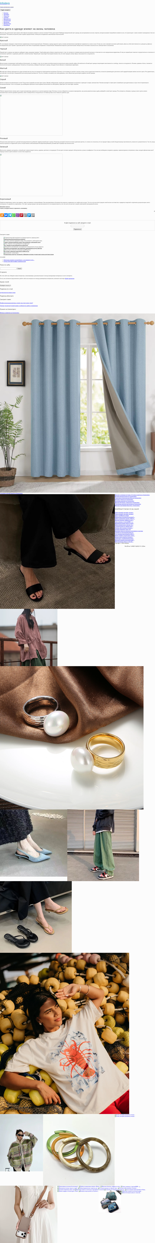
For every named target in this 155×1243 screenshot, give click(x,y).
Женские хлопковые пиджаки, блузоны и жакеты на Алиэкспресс (132, 495)
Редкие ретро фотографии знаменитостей (15, 261)
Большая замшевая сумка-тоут (123, 529)
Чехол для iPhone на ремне (122, 515)
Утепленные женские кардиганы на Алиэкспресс (128, 504)
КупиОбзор (7, 25)
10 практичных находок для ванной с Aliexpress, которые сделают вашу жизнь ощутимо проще (29, 254)
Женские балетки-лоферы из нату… (124, 520)
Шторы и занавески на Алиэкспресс (9, 313)
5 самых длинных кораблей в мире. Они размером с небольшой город (22, 242)
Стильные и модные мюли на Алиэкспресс (11, 493)
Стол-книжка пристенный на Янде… (124, 534)
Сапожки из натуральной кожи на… (124, 532)
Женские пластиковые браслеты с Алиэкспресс (127, 505)
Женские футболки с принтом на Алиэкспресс (127, 502)
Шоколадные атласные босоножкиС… (125, 517)
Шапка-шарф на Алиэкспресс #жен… (125, 535)
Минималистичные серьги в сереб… (124, 523)
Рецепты (6, 13)
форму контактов (69, 278)
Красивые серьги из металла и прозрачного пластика (129, 531)
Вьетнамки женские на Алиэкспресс (124, 501)
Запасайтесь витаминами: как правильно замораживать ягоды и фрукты (23, 248)
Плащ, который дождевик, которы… (124, 512)
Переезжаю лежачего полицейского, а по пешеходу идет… (19, 260)
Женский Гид (7, 19)
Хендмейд (6, 14)
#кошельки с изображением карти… (124, 538)
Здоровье (6, 17)
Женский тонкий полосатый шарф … (124, 540)
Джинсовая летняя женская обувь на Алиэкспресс (128, 498)
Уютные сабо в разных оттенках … (124, 528)
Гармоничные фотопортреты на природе (14, 239)
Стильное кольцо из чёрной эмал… (124, 526)
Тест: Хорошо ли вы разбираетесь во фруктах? (16, 245)
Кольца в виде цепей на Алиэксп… (124, 537)
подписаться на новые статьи (7, 292)
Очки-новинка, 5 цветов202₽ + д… (124, 522)
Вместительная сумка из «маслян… (124, 541)
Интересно (6, 22)
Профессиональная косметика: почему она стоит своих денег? (16, 303)
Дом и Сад (6, 16)
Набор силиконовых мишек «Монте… (125, 518)
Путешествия (7, 20)
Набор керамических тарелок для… (124, 525)
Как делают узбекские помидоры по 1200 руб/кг (16, 251)
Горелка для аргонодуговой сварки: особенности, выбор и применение (19, 306)
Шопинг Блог (7, 23)
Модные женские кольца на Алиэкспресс (126, 496)
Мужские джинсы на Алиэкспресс (124, 499)
